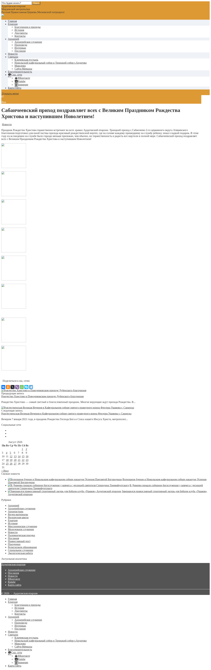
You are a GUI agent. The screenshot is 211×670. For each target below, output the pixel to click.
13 (15, 456)
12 (11, 456)
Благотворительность (20, 71)
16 (27, 456)
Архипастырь (15, 511)
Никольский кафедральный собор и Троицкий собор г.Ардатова (51, 62)
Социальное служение (20, 550)
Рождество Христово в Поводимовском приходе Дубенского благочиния (42, 396)
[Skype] (26, 387)
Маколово (20, 65)
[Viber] (17, 387)
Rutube (11, 582)
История (19, 30)
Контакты (20, 36)
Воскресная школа (18, 517)
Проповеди (21, 44)
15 (23, 456)
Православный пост (19, 541)
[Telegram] (31, 387)
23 (27, 460)
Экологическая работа (20, 553)
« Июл (5, 470)
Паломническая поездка (21, 535)
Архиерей (13, 39)
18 (7, 460)
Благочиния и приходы (28, 27)
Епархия (12, 24)
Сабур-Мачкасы (23, 68)
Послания (20, 50)
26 (11, 463)
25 (7, 463)
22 (23, 460)
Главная (12, 21)
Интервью (20, 47)
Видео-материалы (18, 514)
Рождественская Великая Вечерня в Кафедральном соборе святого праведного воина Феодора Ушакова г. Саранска (66, 413)
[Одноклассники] (8, 387)
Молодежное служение (21, 529)
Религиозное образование (22, 547)
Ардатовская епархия (13, 564)
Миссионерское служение (22, 526)
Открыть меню (10, 93)
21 (19, 460)
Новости (13, 53)
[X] (13, 387)
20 (15, 460)
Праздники (14, 544)
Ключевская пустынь (26, 59)
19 (11, 460)
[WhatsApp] (22, 387)
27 (15, 463)
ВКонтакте (14, 579)
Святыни (13, 56)
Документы (21, 33)
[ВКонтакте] (3, 387)
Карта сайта (14, 87)
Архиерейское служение (28, 42)
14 (19, 456)
